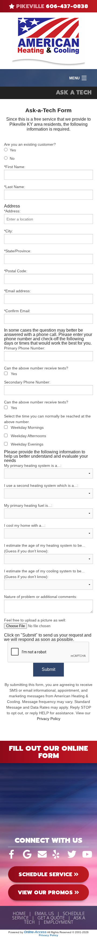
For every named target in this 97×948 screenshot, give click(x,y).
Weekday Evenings (27, 444)
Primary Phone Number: (24, 348)
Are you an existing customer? (30, 144)
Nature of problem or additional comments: (40, 596)
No (12, 158)
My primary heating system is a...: (32, 465)
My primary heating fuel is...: (28, 505)
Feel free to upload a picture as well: (35, 620)
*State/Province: (17, 251)
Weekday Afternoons (28, 436)
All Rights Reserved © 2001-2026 (68, 932)
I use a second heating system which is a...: (41, 485)
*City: (8, 231)
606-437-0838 (67, 6)
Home (19, 913)
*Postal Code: (15, 271)
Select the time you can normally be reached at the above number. (47, 419)
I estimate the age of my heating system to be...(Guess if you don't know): (44, 548)
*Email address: (17, 291)
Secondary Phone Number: (27, 382)
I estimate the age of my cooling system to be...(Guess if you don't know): (44, 574)
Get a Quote (51, 918)
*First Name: (14, 167)
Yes (13, 150)
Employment (58, 922)
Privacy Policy (48, 718)
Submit (48, 669)
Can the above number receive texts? (36, 368)
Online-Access (35, 932)
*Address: (12, 211)
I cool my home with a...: (25, 525)
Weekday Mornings (27, 427)
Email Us (44, 913)
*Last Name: (14, 187)
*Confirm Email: (17, 311)
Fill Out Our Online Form (48, 752)
